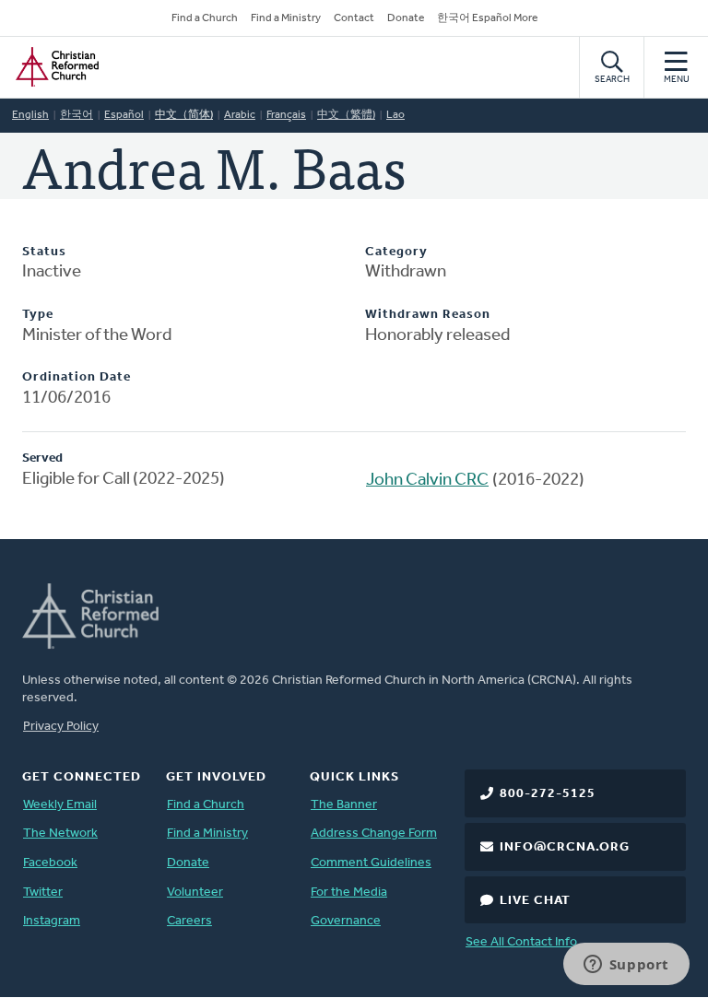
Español (124, 115)
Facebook (50, 863)
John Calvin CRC (427, 480)
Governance (346, 921)
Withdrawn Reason (427, 315)
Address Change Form (374, 833)
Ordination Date (76, 377)
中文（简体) (184, 115)
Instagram (51, 921)
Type (37, 315)
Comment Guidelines (371, 863)
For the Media (349, 892)
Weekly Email (60, 805)
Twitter (43, 892)
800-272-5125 (548, 794)
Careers (189, 921)
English (30, 115)
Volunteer (195, 892)
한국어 (76, 115)
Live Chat (535, 901)
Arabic (239, 115)
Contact (354, 18)
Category (396, 252)
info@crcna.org (565, 847)
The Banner (344, 805)
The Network (60, 833)
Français (286, 115)
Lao (395, 115)
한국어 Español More (487, 18)
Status (44, 252)
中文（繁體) (346, 115)
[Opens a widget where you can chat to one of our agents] (626, 966)
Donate (405, 18)
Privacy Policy (61, 727)
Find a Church (204, 18)
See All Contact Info (521, 942)
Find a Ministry (286, 18)
